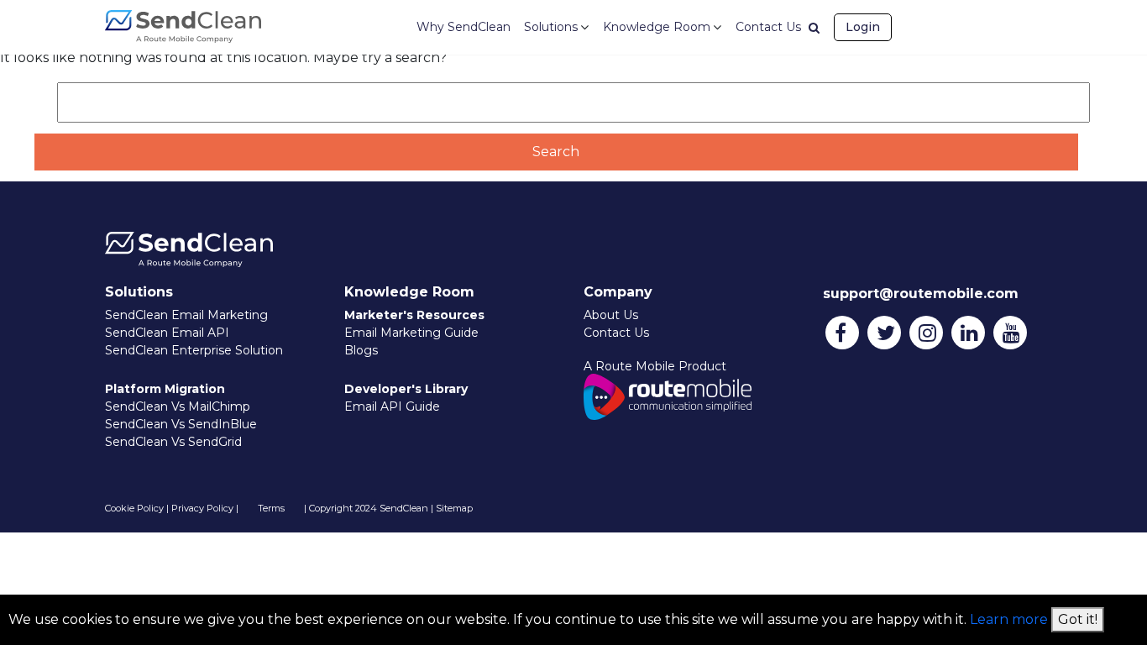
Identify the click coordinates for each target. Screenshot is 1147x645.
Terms (271, 508)
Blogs (361, 350)
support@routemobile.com (921, 294)
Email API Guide (392, 406)
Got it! (1077, 619)
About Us (611, 314)
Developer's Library (406, 388)
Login (863, 26)
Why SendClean (463, 26)
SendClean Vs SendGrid (173, 441)
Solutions (551, 26)
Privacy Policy (202, 508)
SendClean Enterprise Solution (194, 350)
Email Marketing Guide (411, 332)
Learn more (1009, 619)
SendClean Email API (167, 332)
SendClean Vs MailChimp (177, 406)
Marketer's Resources (414, 314)
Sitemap (454, 508)
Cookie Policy (134, 508)
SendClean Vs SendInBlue (181, 424)
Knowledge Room (656, 26)
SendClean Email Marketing (186, 314)
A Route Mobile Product (655, 366)
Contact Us (768, 26)
